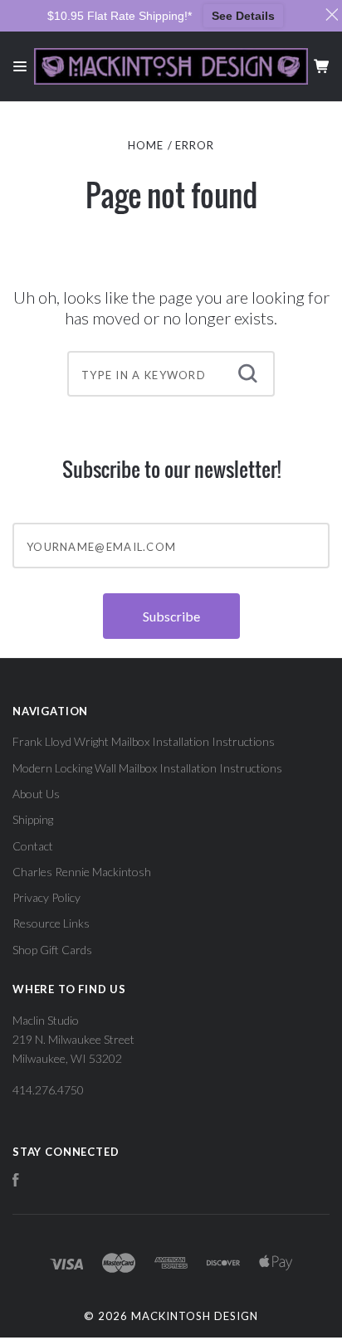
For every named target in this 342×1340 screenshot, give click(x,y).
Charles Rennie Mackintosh (81, 872)
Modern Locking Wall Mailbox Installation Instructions (147, 768)
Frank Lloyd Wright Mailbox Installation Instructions (143, 741)
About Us (36, 794)
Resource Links (51, 923)
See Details (243, 15)
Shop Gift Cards (52, 950)
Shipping (32, 819)
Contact (32, 846)
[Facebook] (15, 1182)
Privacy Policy (46, 897)
